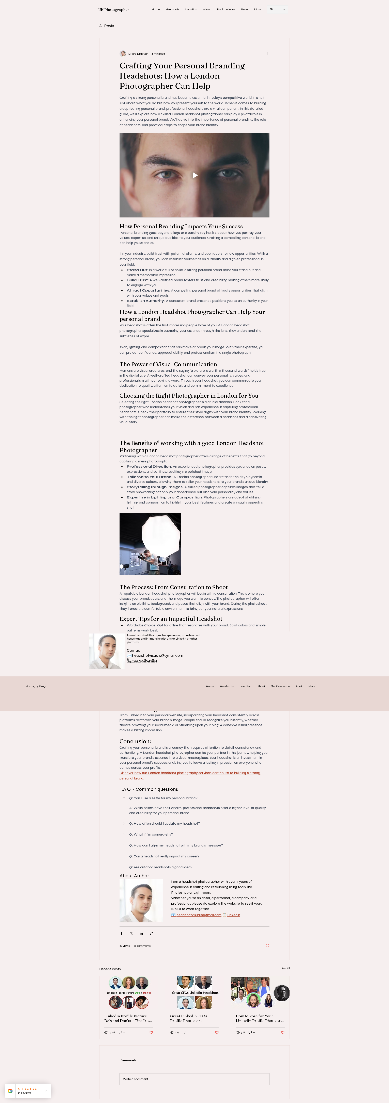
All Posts (106, 25)
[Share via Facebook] (121, 933)
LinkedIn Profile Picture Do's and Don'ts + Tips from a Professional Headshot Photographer (128, 1018)
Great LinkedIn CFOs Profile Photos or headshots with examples (192, 1018)
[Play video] (194, 175)
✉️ (129, 655)
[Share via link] (151, 933)
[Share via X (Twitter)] (131, 933)
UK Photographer (113, 9)
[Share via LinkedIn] (141, 933)
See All (286, 968)
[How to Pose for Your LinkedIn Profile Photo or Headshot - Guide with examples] (260, 992)
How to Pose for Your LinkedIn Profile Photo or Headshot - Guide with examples (258, 1018)
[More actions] (267, 53)
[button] (172, 9)
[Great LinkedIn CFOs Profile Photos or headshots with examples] (194, 992)
